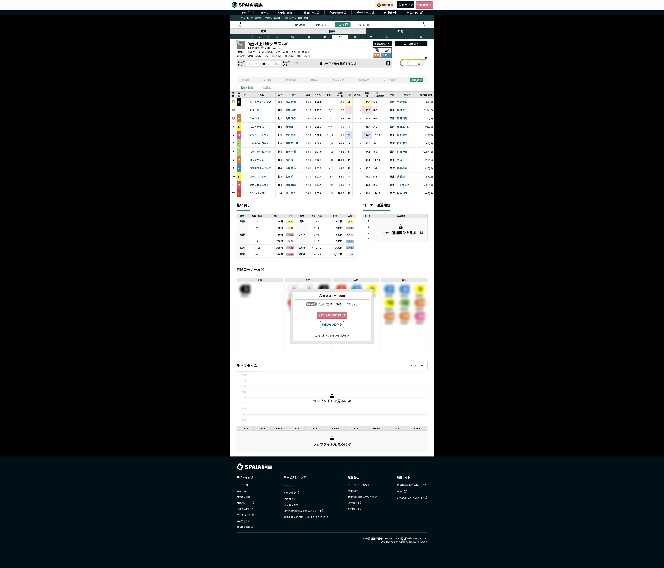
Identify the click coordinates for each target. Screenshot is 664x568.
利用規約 (353, 491)
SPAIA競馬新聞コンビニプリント (302, 510)
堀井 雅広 (402, 193)
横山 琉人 (290, 193)
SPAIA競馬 (399, 541)
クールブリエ (257, 118)
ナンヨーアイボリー (260, 135)
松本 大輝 (290, 185)
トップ (245, 12)
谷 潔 (399, 160)
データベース (363, 12)
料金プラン (413, 12)
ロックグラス (257, 160)
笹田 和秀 (402, 118)
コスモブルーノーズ (260, 168)
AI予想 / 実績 (285, 12)
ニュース (263, 12)
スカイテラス (257, 126)
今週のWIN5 (336, 12)
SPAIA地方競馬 (245, 527)
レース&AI (242, 485)
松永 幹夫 (402, 135)
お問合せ (353, 509)
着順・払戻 (247, 87)
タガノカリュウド (259, 185)
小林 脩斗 (290, 168)
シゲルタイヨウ (258, 193)
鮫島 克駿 (290, 110)
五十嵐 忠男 (403, 185)
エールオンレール (259, 176)
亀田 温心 (290, 118)
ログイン (407, 5)
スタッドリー (257, 110)
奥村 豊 (401, 110)
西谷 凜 (289, 160)
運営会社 (353, 502)
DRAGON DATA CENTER (410, 497)
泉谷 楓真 (290, 135)
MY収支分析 (390, 12)
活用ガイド (290, 499)
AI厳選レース (309, 12)
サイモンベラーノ (259, 143)
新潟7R (277, 17)
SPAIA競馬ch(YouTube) (409, 485)
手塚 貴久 (402, 101)
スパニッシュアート (260, 151)
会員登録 (422, 5)
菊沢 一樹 (290, 151)
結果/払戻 (289, 17)
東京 (263, 31)
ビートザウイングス (260, 101)
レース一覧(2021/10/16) (258, 17)
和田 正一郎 (403, 126)
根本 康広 (402, 143)
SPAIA (399, 491)
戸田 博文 (402, 151)
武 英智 (401, 176)
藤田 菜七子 (291, 143)
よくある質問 (291, 504)
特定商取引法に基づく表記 (362, 496)
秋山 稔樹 (290, 101)
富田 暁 (289, 176)
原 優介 (289, 126)
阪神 (332, 31)
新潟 (400, 31)
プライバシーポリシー (360, 485)
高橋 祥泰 (402, 168)
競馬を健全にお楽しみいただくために (304, 517)
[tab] (247, 87)
